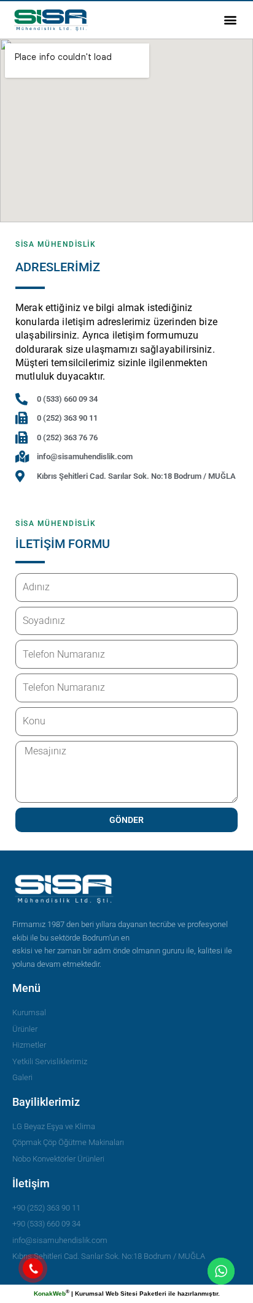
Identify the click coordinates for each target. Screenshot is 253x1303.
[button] (230, 20)
